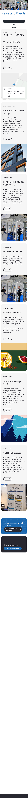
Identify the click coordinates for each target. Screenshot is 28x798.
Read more (7, 68)
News (14, 24)
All (14, 21)
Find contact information (12, 548)
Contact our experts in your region (11, 529)
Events (14, 27)
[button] (14, 84)
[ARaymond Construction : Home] (10, 3)
